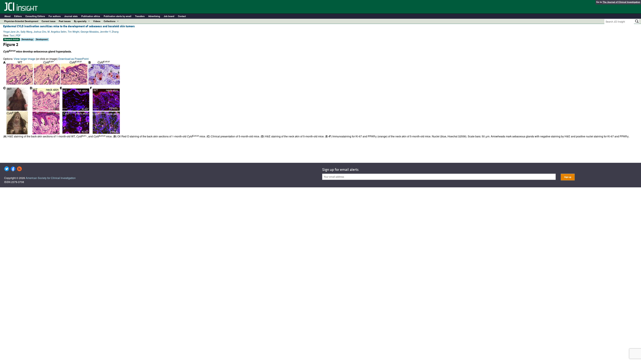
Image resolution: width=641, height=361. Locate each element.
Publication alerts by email (117, 16)
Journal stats (71, 16)
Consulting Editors (35, 16)
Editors (18, 16)
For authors (55, 16)
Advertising (154, 16)
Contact (182, 16)
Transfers (140, 16)
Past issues (65, 21)
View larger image (24, 59)
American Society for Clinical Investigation (51, 178)
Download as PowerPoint (73, 59)
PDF (18, 35)
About (7, 16)
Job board (169, 16)
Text (12, 35)
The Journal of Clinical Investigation (621, 2)
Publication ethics (90, 16)
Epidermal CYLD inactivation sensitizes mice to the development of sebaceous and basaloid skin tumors (69, 26)
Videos (96, 21)
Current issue (48, 21)
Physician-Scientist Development (21, 21)
